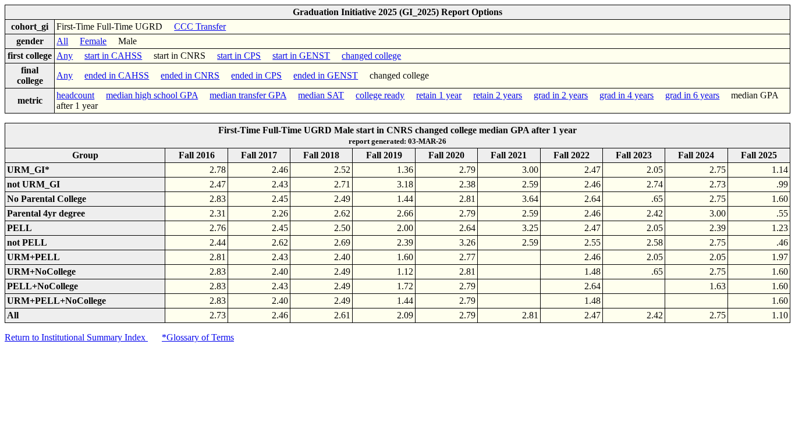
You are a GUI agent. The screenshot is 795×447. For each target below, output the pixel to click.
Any (64, 56)
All (62, 41)
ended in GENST (325, 75)
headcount (75, 95)
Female (93, 41)
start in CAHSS (113, 56)
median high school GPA (152, 95)
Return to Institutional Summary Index (76, 337)
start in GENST (301, 56)
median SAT (321, 95)
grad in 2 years (561, 95)
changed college (371, 56)
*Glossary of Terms (198, 337)
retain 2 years (497, 95)
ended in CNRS (190, 75)
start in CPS (239, 56)
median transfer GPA (248, 95)
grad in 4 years (626, 95)
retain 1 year (439, 95)
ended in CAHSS (116, 75)
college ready (380, 95)
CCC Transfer (200, 26)
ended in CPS (256, 75)
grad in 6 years (692, 95)
